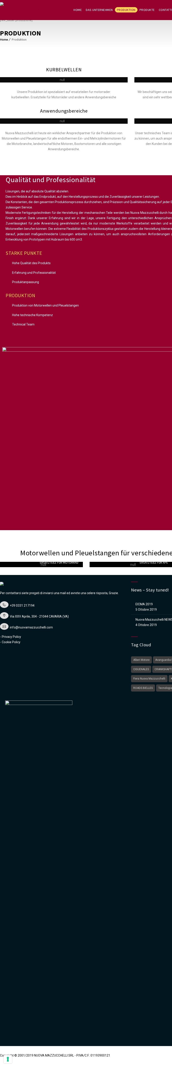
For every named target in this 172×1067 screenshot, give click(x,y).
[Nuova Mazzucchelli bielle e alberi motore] (31, 10)
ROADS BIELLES (143, 688)
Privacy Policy (11, 637)
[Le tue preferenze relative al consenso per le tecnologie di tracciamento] (8, 1059)
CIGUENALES (141, 669)
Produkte (147, 10)
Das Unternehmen (99, 10)
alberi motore (141, 659)
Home (77, 10)
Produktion (126, 10)
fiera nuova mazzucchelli (149, 678)
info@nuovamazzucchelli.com (31, 627)
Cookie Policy (11, 642)
